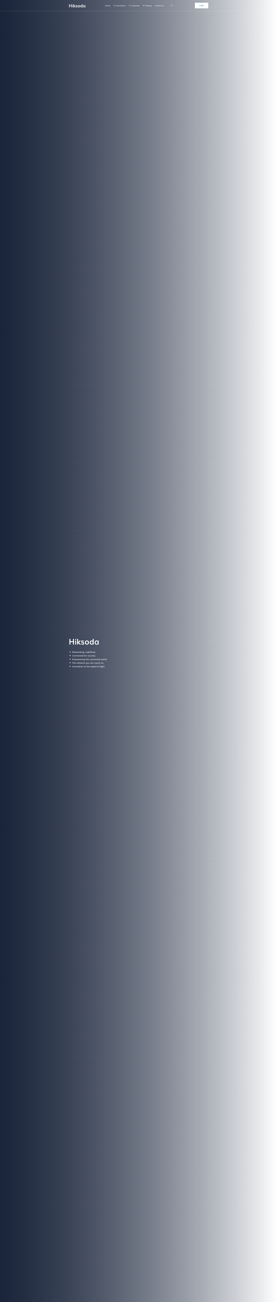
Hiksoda (77, 5)
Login (201, 5)
